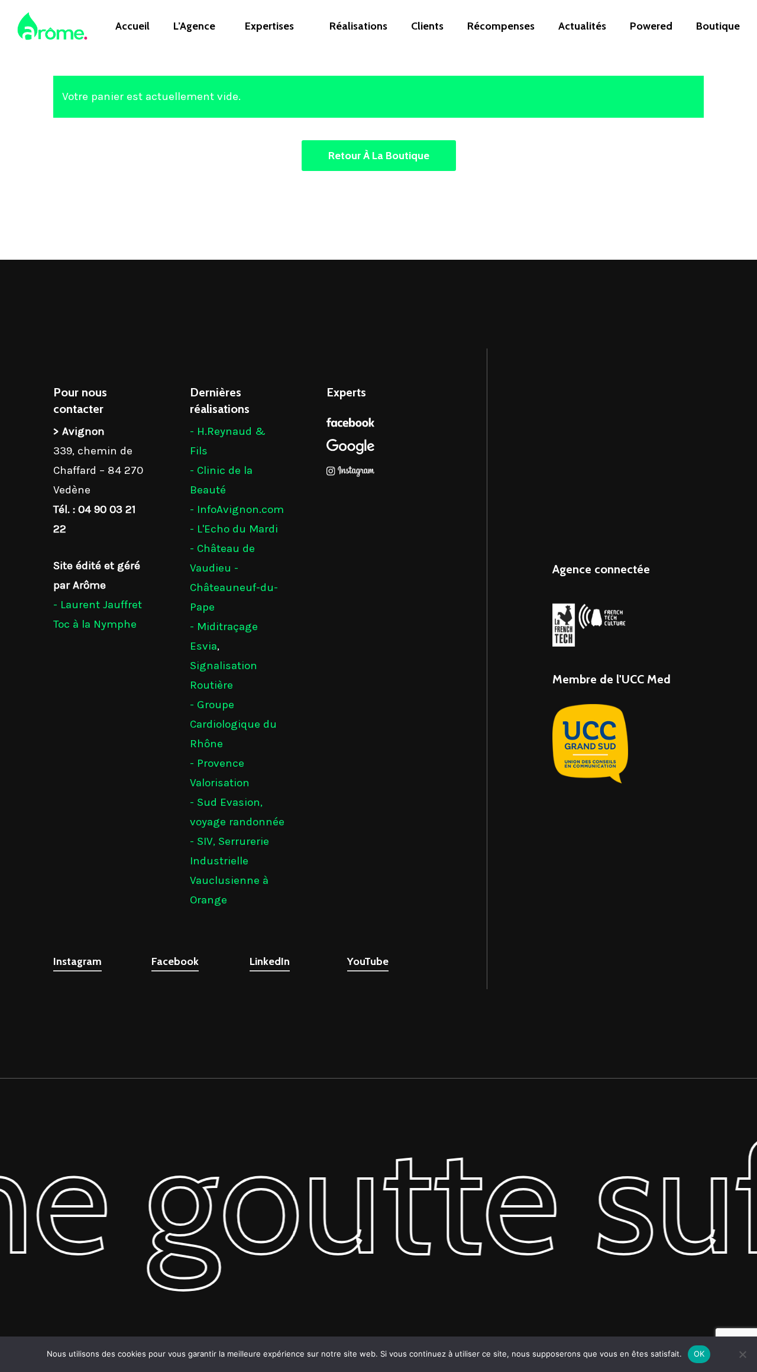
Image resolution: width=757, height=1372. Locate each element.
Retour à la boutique (378, 155)
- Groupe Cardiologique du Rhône (233, 724)
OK (699, 1353)
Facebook (175, 961)
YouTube (368, 961)
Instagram (77, 961)
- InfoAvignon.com (237, 509)
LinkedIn (270, 961)
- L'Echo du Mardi (234, 528)
